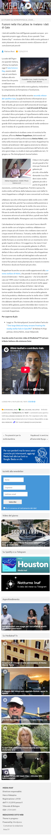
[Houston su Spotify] (25, 573)
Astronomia (8, 410)
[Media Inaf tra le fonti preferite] (25, 464)
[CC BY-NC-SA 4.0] (31, 402)
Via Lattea (35, 410)
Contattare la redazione (13, 825)
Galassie (28, 410)
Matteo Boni (9, 51)
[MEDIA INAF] (25, 8)
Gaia (22, 410)
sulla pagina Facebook (13, 416)
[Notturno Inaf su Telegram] (25, 592)
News (16, 410)
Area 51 (6, 829)
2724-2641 (11, 809)
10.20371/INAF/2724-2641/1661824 (30, 422)
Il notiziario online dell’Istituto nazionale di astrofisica (25, 11)
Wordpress (17, 822)
